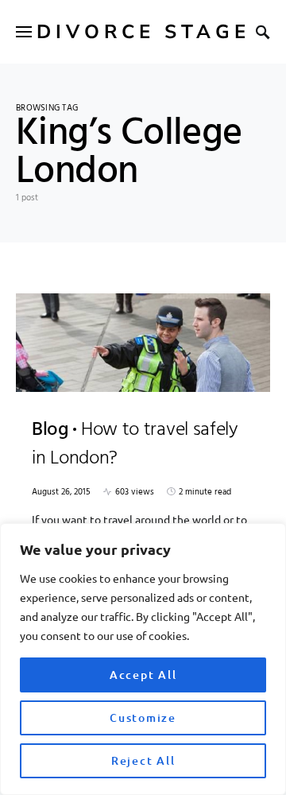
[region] (143, 659)
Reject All (143, 760)
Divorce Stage (143, 32)
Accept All (143, 674)
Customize (143, 717)
